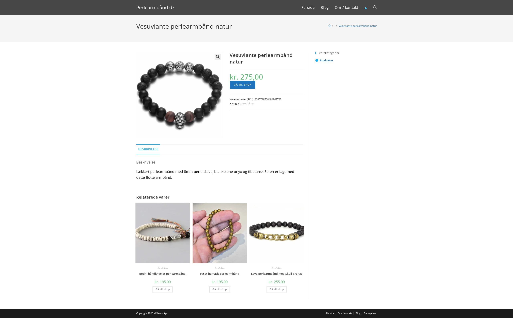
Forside (330, 313)
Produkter (248, 103)
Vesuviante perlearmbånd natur (358, 26)
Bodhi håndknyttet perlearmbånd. (162, 274)
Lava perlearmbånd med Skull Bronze (276, 274)
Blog (358, 313)
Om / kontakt (345, 313)
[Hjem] (329, 26)
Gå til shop (242, 84)
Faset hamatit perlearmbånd (219, 274)
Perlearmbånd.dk (155, 7)
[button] (218, 57)
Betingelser (370, 313)
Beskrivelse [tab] (148, 149)
